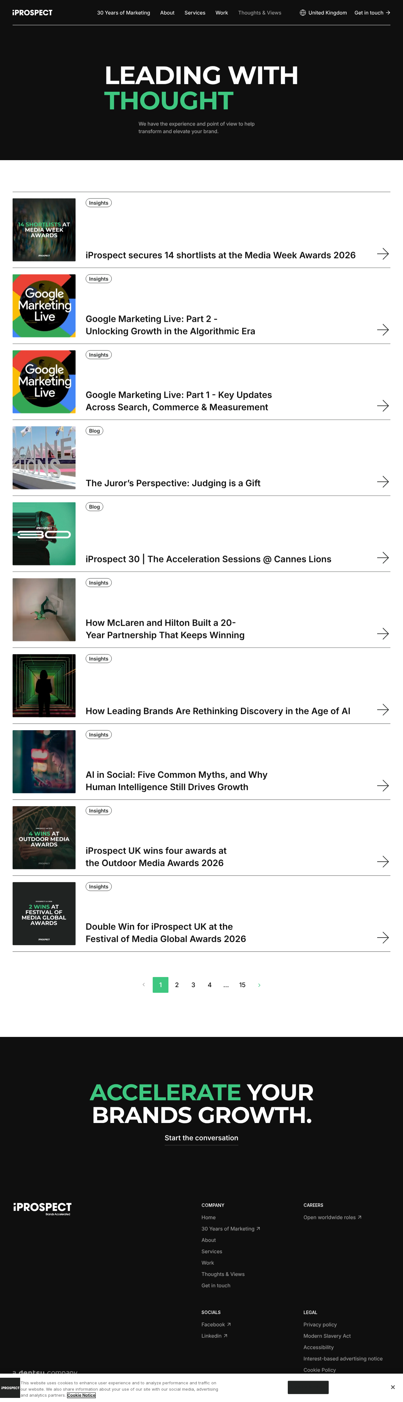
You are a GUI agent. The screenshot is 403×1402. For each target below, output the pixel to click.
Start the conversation (201, 1138)
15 (242, 985)
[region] (201, 1388)
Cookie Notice (81, 1395)
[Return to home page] (32, 12)
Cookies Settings (308, 1387)
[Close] (393, 1387)
